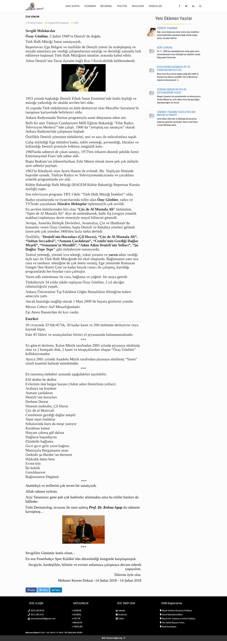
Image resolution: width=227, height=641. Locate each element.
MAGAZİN (138, 6)
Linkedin (121, 610)
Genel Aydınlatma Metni (172, 614)
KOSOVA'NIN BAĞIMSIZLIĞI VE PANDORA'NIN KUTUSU (173, 68)
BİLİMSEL (106, 6)
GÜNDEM (90, 6)
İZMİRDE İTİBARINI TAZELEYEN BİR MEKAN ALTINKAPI (176, 113)
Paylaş (32, 590)
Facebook (122, 614)
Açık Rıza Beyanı (169, 626)
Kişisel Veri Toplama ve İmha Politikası (178, 618)
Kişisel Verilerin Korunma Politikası (177, 610)
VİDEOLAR (155, 6)
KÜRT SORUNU (165, 47)
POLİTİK (122, 6)
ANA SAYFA (72, 6)
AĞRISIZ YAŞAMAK (167, 28)
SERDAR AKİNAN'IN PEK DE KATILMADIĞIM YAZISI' (172, 91)
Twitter (121, 618)
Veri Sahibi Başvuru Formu (173, 622)
